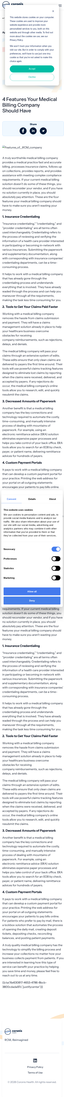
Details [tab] (32, 499)
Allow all (32, 591)
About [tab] (52, 499)
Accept (32, 69)
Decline (32, 77)
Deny (32, 600)
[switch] (56, 558)
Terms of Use (35, 1072)
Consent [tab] (11, 499)
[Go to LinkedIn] (35, 1061)
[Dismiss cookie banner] (53, 12)
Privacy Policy (35, 1067)
